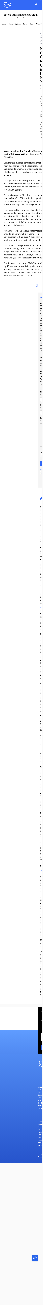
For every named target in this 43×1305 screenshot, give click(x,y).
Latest (4, 24)
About (40, 1101)
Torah (25, 24)
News (11, 24)
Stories (40, 1143)
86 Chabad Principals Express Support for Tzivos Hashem (41, 677)
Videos (40, 1140)
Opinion (18, 24)
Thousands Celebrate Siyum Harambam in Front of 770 (41, 934)
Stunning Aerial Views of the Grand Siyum (41, 555)
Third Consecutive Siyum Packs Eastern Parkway (41, 809)
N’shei (32, 24)
